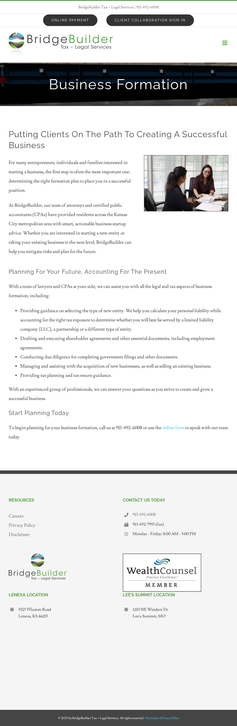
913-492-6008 (147, 7)
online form (173, 428)
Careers (16, 516)
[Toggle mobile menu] (225, 43)
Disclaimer (19, 534)
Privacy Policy (22, 525)
